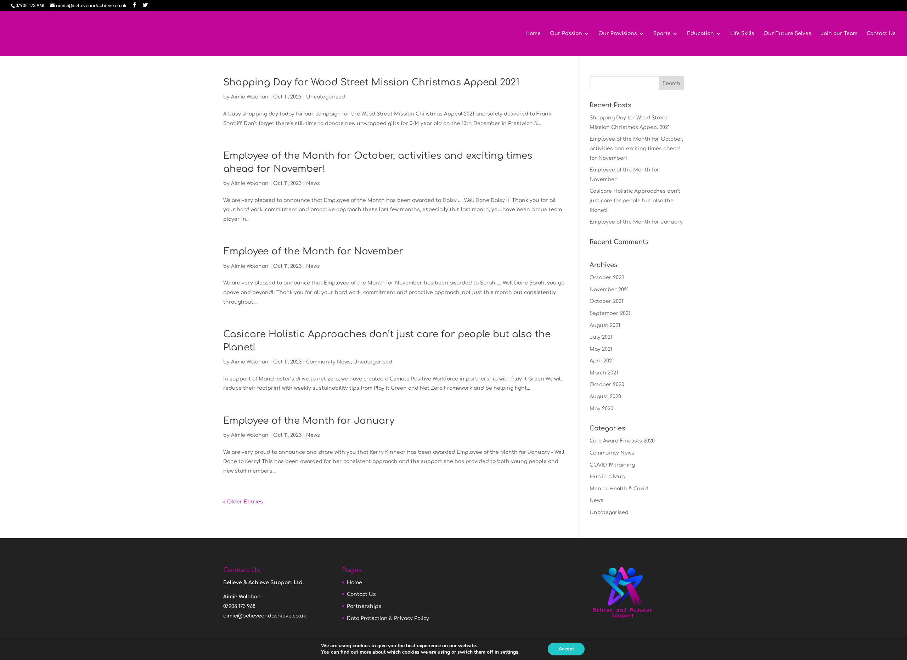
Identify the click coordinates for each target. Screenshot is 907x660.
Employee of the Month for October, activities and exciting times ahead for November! (636, 148)
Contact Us (881, 33)
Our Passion (566, 33)
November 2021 (609, 289)
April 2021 (602, 360)
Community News (328, 362)
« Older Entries (243, 501)
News (313, 183)
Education (700, 33)
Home (533, 33)
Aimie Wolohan (250, 97)
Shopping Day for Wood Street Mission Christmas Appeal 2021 (371, 82)
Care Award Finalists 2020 (622, 441)
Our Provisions (617, 33)
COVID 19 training (612, 465)
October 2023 (607, 277)
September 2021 (610, 313)
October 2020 (607, 384)
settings (509, 652)
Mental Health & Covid (619, 488)
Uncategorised (325, 97)
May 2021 (601, 349)
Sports (662, 33)
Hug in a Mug (607, 476)
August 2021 (605, 325)
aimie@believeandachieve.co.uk (264, 616)
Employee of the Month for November (313, 251)
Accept (566, 648)
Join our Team (839, 33)
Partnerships (364, 606)
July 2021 (601, 337)
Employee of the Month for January (308, 421)
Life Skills (742, 33)
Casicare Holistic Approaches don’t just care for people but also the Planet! (635, 200)
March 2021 (604, 373)
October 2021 (606, 301)
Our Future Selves (787, 33)
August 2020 (605, 396)
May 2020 (601, 408)
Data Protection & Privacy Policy (388, 618)
